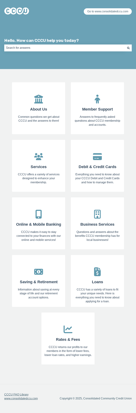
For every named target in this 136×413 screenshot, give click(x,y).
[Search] (128, 47)
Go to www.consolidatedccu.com (107, 11)
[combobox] (64, 47)
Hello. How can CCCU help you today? (41, 40)
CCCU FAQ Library (16, 394)
